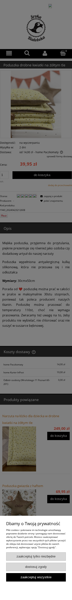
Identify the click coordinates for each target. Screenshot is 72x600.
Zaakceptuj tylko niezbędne (36, 556)
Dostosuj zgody (36, 567)
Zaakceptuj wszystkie (36, 577)
